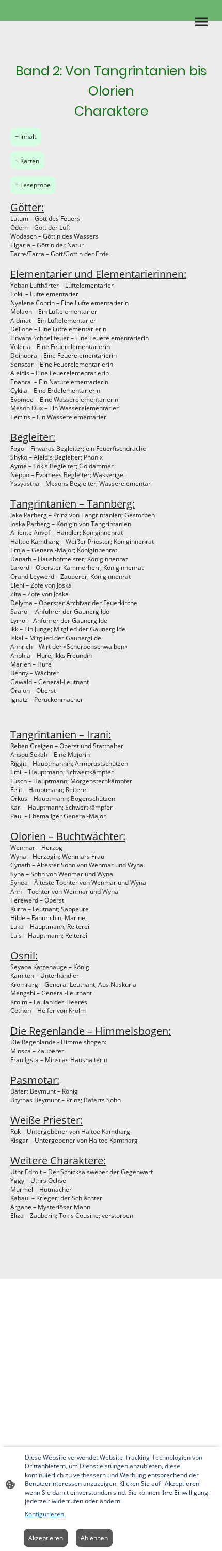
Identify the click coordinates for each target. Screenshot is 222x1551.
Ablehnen (94, 1537)
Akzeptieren (45, 1537)
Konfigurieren (44, 1514)
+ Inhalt (25, 136)
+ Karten (27, 160)
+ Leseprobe (33, 185)
